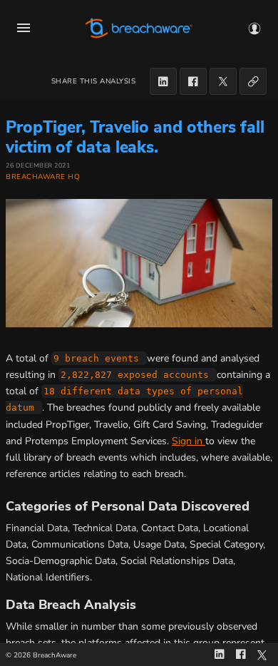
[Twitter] (223, 81)
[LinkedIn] (163, 81)
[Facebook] (193, 81)
